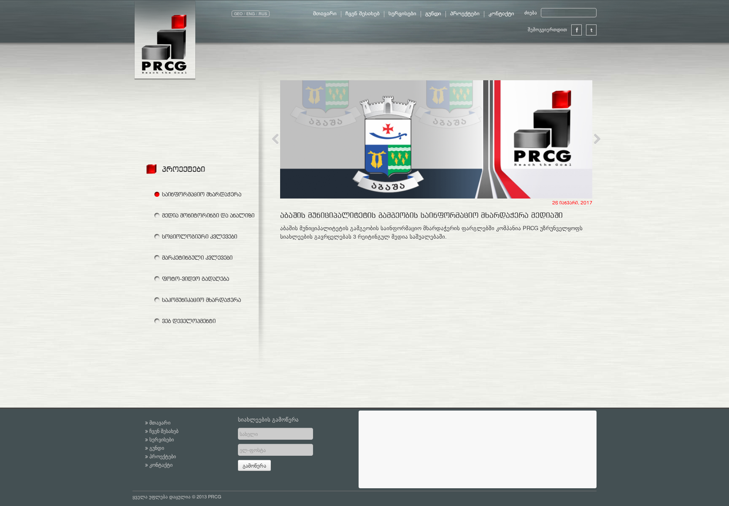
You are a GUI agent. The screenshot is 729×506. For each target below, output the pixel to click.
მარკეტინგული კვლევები (197, 257)
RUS (263, 13)
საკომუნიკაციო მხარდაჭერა (201, 300)
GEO (238, 13)
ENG (250, 13)
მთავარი (325, 13)
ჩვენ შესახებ (363, 13)
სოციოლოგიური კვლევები (199, 236)
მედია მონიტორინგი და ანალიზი (208, 215)
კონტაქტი (501, 13)
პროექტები (465, 13)
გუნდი (433, 13)
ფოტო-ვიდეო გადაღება (195, 278)
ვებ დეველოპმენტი (189, 321)
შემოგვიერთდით (547, 29)
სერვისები (402, 13)
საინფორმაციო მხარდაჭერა (201, 194)
